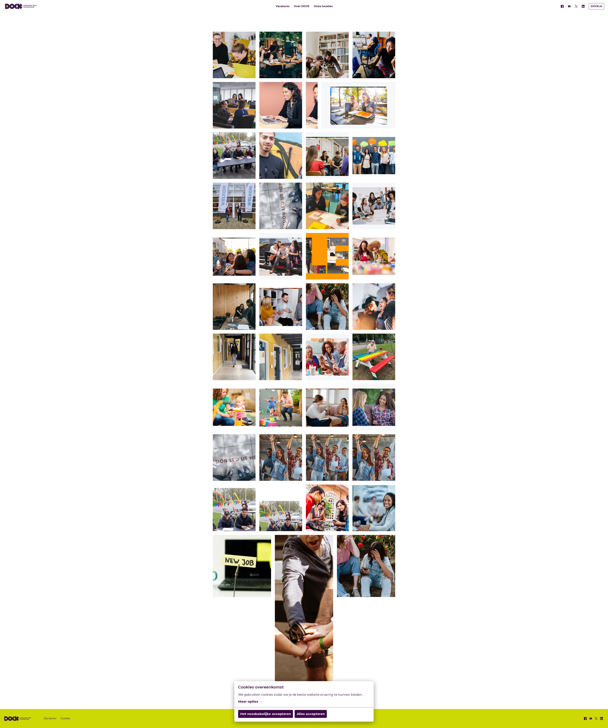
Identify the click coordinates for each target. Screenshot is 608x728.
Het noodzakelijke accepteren (265, 714)
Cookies (65, 718)
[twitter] (576, 6)
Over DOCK (301, 6)
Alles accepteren (311, 714)
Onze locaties (323, 6)
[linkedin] (583, 6)
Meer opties (248, 701)
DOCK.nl (596, 6)
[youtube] (569, 6)
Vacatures (282, 6)
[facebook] (562, 6)
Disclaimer (50, 718)
